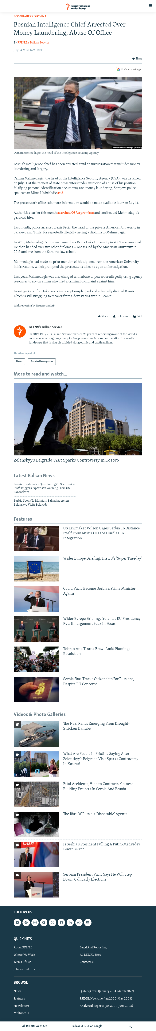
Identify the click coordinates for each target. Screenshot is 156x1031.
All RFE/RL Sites (90, 954)
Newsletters (21, 1005)
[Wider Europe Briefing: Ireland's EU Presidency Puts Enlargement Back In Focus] (36, 629)
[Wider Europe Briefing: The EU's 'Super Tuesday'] (36, 568)
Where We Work (24, 954)
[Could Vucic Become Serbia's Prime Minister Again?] (36, 599)
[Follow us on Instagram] (35, 922)
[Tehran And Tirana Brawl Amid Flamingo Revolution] (36, 659)
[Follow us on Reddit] (26, 922)
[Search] (130, 1026)
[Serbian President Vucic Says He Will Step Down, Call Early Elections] (36, 885)
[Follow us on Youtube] (17, 922)
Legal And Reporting (93, 947)
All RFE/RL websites (34, 1026)
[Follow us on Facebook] (61, 922)
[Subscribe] (87, 922)
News (17, 991)
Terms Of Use (22, 962)
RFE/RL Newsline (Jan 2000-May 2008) (106, 998)
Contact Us (87, 962)
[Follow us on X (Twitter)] (52, 922)
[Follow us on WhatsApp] (79, 922)
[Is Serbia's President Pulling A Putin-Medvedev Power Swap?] (36, 854)
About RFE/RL (23, 947)
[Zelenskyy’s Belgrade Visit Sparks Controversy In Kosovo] (78, 419)
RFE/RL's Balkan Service (33, 42)
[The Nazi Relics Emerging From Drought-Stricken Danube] (36, 734)
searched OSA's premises (75, 213)
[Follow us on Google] (43, 922)
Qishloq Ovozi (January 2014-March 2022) (107, 991)
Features (19, 998)
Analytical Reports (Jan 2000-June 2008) (106, 1005)
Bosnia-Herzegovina (30, 16)
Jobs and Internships (27, 969)
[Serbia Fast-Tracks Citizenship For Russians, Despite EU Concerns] (36, 689)
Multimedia (21, 1013)
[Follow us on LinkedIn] (70, 922)
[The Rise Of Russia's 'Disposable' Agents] (36, 824)
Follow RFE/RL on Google (87, 1026)
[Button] (137, 58)
